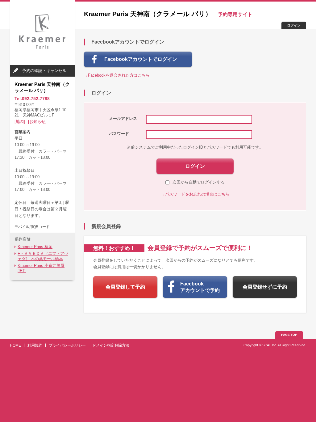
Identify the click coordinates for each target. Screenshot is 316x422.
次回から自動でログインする (199, 182)
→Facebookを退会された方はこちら (117, 75)
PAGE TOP (289, 334)
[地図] (20, 121)
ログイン (294, 25)
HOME (15, 345)
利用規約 (34, 345)
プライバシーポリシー (67, 345)
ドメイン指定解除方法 (110, 345)
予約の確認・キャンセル (44, 70)
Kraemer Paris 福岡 (35, 246)
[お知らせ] (37, 121)
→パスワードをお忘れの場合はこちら (195, 194)
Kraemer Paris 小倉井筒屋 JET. (41, 268)
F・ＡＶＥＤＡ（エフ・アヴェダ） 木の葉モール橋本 (43, 256)
